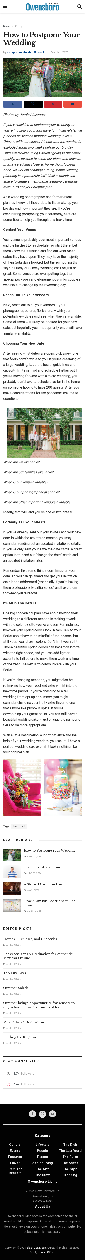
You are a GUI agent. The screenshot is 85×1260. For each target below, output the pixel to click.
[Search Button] (79, 6)
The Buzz (42, 1175)
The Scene (70, 1163)
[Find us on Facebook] (32, 1113)
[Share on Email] (72, 104)
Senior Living (42, 1163)
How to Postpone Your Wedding (50, 850)
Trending (70, 1175)
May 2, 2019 (32, 890)
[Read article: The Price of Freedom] (12, 871)
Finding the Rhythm (19, 1037)
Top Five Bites (14, 973)
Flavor (15, 1163)
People (42, 1151)
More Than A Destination (23, 1022)
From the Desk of (14, 1171)
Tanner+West (46, 1252)
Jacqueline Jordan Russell (25, 52)
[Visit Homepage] (43, 6)
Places (42, 1157)
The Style (70, 1169)
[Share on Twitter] (33, 104)
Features (15, 1157)
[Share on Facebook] (12, 104)
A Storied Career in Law (43, 884)
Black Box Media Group (40, 1247)
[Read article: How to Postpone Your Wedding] (12, 855)
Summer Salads (15, 988)
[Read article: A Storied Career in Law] (12, 888)
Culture (15, 1145)
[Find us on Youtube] (52, 1113)
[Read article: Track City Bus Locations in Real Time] (12, 905)
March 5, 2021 (59, 52)
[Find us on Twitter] (42, 1114)
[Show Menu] (5, 6)
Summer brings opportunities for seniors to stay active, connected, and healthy (39, 1005)
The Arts (42, 1169)
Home (6, 26)
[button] (22, 787)
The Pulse (70, 1157)
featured (19, 826)
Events (15, 1151)
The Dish (70, 1145)
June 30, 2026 (33, 873)
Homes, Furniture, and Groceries (30, 939)
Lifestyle (19, 26)
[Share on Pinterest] (53, 104)
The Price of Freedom (42, 867)
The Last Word (70, 1151)
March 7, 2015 (34, 911)
